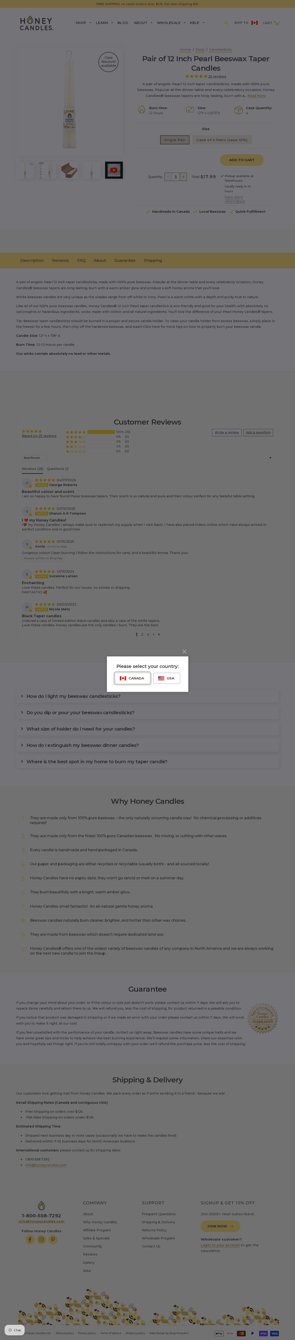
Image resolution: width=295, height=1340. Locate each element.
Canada (136, 678)
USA (170, 678)
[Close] (184, 651)
